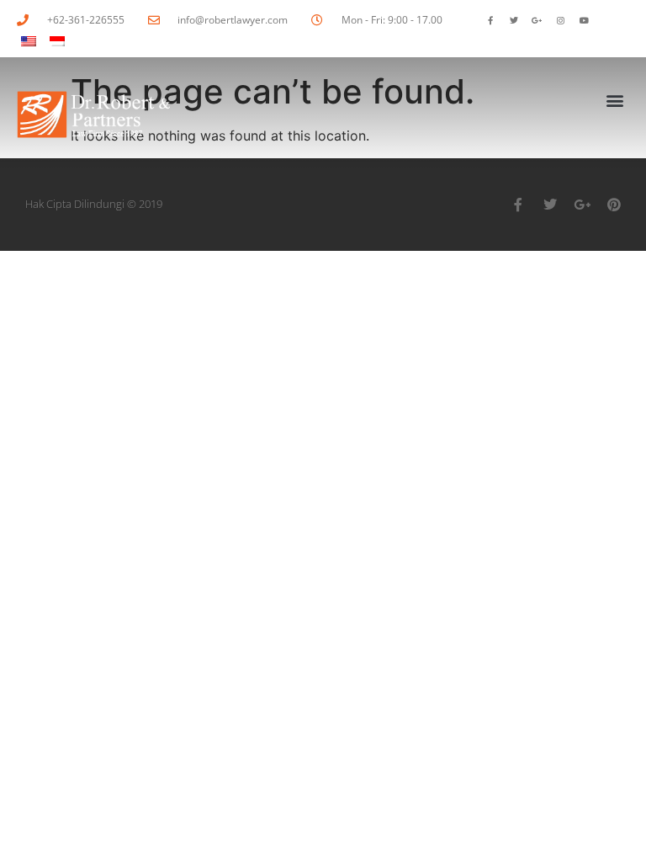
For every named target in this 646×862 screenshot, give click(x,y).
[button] (615, 100)
